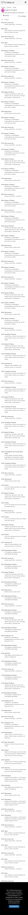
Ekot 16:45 (7, 653)
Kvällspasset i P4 (9, 635)
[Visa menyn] (25, 2)
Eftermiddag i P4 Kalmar (11, 550)
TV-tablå (11, 890)
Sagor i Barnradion (9, 742)
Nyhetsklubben (8, 732)
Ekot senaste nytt (9, 22)
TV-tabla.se (9, 2)
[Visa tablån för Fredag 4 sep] (10, 15)
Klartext (7, 750)
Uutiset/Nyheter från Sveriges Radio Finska (14, 452)
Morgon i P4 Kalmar (9, 50)
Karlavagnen (8, 775)
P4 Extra (7, 485)
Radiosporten (8, 111)
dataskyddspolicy (13, 895)
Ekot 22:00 (7, 785)
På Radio (3, 7)
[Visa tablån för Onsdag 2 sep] (1, 15)
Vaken (6, 28)
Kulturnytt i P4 (8, 363)
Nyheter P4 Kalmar (9, 92)
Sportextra (7, 759)
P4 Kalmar (9, 7)
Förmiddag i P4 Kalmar (10, 334)
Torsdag (7, 15)
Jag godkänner (14, 906)
